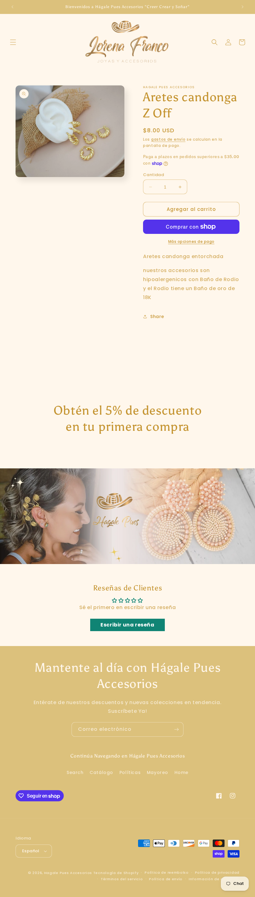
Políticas (130, 772)
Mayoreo (157, 772)
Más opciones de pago (191, 241)
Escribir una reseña (127, 624)
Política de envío (166, 879)
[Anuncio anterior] (12, 7)
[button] (13, 42)
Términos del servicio (122, 879)
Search (75, 772)
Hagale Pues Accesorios (68, 872)
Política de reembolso (167, 872)
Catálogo (101, 772)
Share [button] (157, 316)
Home (181, 772)
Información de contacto (214, 879)
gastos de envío (168, 139)
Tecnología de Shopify (116, 872)
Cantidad (153, 175)
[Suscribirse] (176, 729)
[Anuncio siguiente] (242, 7)
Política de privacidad (217, 872)
